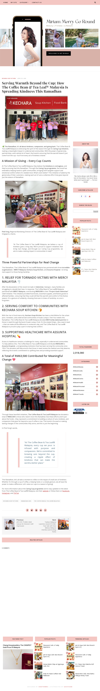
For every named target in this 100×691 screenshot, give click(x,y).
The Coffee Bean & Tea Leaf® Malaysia (47, 501)
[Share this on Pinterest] (36, 510)
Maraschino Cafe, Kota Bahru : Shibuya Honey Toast (85, 674)
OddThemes (43, 687)
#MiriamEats (77, 375)
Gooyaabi (68, 687)
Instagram (6, 493)
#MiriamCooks (78, 371)
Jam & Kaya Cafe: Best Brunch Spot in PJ (88, 240)
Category (24, 2)
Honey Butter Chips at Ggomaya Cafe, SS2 (88, 250)
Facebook (65, 491)
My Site (14, 2)
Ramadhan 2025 (26, 501)
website (45, 491)
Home (5, 2)
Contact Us (37, 2)
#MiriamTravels (78, 394)
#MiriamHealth (78, 382)
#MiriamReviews (78, 390)
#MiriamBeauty (78, 367)
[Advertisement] (36, 612)
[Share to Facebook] (27, 510)
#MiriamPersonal (78, 386)
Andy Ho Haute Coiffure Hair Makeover (88, 260)
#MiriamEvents (78, 379)
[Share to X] (31, 510)
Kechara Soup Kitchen (9, 78)
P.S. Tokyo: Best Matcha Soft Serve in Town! (89, 270)
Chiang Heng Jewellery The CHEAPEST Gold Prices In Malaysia (17, 646)
